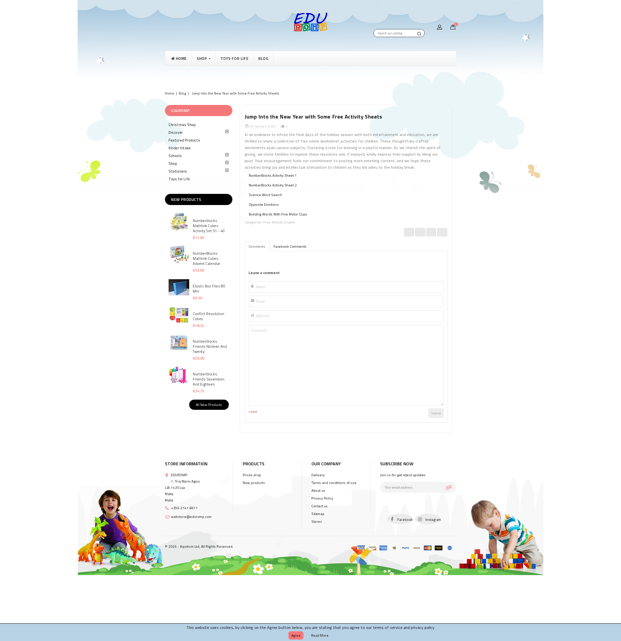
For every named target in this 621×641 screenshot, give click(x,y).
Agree (296, 635)
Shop (173, 163)
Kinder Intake (180, 148)
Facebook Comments (290, 246)
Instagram (433, 519)
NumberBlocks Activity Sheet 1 (273, 175)
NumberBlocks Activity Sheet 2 (273, 185)
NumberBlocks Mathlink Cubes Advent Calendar (206, 258)
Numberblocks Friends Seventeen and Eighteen (208, 379)
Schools (175, 155)
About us (318, 490)
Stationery (178, 171)
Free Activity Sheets (279, 222)
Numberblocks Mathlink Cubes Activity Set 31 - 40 (209, 226)
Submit (436, 413)
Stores (316, 521)
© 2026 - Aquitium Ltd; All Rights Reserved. (199, 546)
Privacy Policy (322, 498)
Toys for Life (179, 179)
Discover (176, 132)
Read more (320, 635)
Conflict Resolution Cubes (208, 316)
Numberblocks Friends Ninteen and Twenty (210, 346)
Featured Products (184, 140)
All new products (209, 404)
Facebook (405, 519)
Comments (257, 246)
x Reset (253, 412)
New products (254, 482)
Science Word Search (265, 194)
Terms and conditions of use (333, 482)
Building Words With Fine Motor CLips (278, 214)
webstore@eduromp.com (191, 516)
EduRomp (180, 110)
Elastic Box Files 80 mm (209, 288)
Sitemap (317, 513)
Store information (186, 463)
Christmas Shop (182, 124)
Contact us (319, 505)
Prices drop (252, 474)
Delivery (318, 474)
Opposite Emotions (264, 204)
